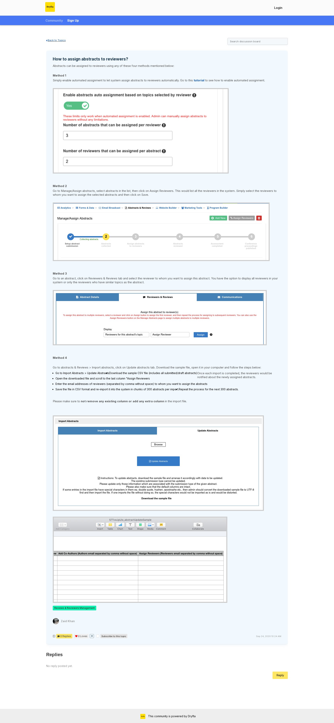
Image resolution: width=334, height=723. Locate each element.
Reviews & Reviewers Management (74, 607)
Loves (82, 636)
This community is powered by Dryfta (171, 716)
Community (54, 20)
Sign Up (73, 20)
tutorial (199, 80)
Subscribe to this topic (113, 636)
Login (278, 8)
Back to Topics (57, 40)
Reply (280, 675)
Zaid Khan (68, 621)
